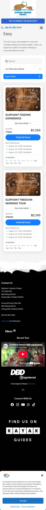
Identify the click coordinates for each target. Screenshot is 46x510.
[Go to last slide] (10, 99)
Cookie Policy (15, 506)
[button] (42, 475)
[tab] (19, 108)
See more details (22, 123)
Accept (23, 501)
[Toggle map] (36, 107)
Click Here (5, 321)
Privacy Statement (28, 506)
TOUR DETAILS (23, 137)
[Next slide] (35, 99)
